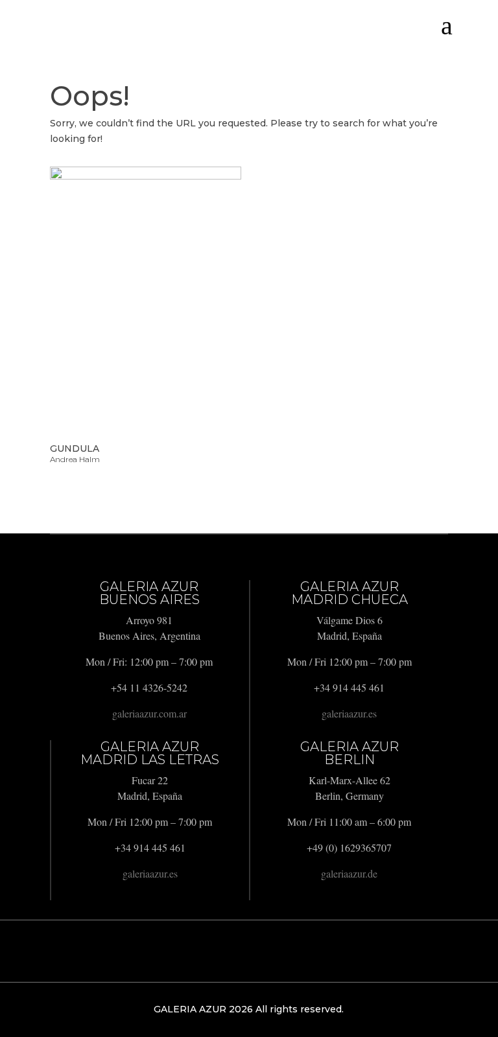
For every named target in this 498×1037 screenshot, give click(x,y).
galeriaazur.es (349, 713)
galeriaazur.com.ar (149, 713)
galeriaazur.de (349, 873)
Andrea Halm (75, 459)
